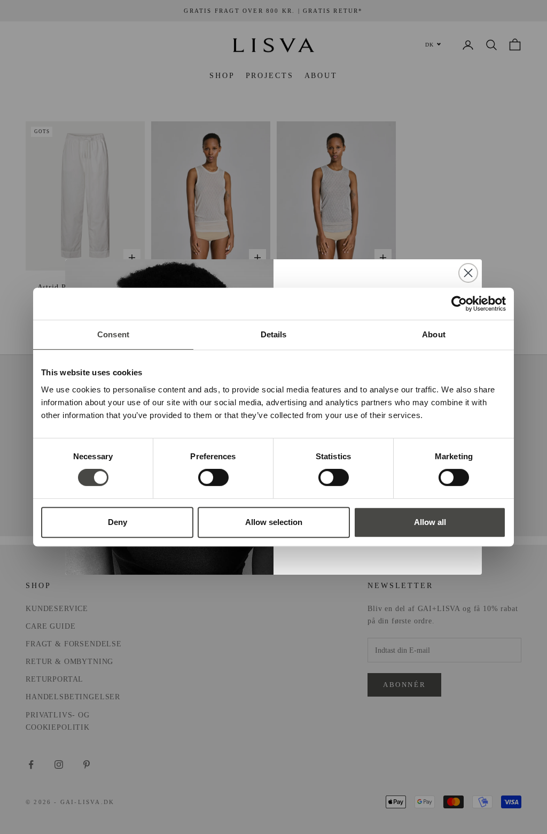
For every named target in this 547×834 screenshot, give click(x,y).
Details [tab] (274, 334)
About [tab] (434, 334)
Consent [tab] (113, 334)
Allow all (430, 522)
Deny (117, 522)
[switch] (213, 477)
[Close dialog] (468, 273)
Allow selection (273, 522)
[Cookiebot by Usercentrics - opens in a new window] (459, 304)
